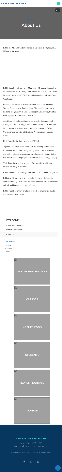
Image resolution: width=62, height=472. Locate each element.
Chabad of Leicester (13, 3)
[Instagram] (38, 461)
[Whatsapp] (31, 461)
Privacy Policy (46, 452)
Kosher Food (32, 327)
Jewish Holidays (32, 382)
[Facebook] (24, 461)
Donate (32, 410)
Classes (32, 299)
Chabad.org (24, 452)
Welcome (31, 19)
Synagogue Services (32, 271)
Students (32, 355)
